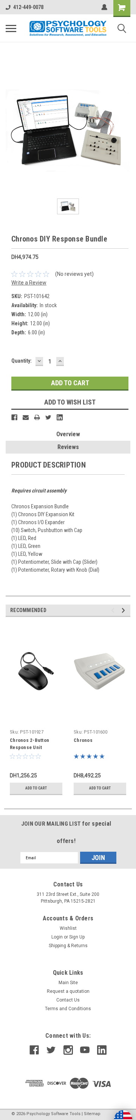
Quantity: (21, 361)
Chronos (83, 740)
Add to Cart (36, 788)
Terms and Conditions (68, 1008)
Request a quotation (68, 991)
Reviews (68, 447)
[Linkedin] (60, 417)
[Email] (26, 417)
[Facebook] (14, 417)
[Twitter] (48, 417)
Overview (68, 434)
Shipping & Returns (68, 945)
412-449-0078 (28, 7)
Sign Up (77, 937)
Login (57, 937)
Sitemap (92, 1113)
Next (124, 610)
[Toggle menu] (11, 28)
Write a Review (28, 283)
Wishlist (68, 928)
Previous (114, 610)
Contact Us (68, 1000)
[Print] (37, 417)
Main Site (68, 982)
